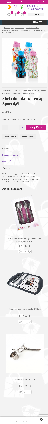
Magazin (16, 2)
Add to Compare (28, 137)
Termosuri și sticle (26, 30)
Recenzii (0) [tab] (6, 161)
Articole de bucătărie (32, 28)
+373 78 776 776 (34, 9)
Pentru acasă (19, 28)
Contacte (41, 2)
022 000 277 (34, 5)
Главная (8, 2)
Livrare (33, 2)
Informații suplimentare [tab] (10, 155)
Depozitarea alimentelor (10, 30)
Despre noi (25, 2)
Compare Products (23, 422)
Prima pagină (8, 28)
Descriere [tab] (5, 149)
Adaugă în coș (36, 127)
